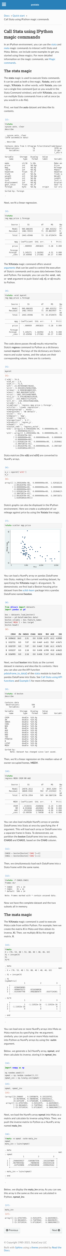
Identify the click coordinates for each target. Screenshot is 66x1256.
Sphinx (19, 1247)
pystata (35, 5)
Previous (13, 1230)
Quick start (19, 16)
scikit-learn (29, 590)
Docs (7, 16)
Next (55, 1230)
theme (34, 1247)
